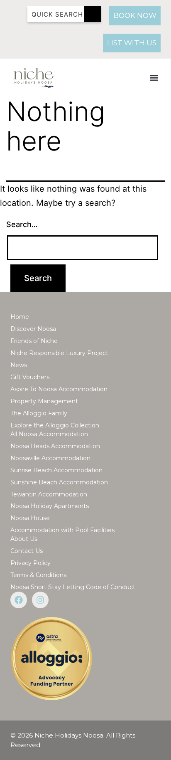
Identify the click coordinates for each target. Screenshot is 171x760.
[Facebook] (18, 600)
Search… (22, 224)
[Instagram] (40, 600)
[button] (154, 78)
